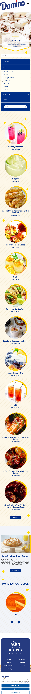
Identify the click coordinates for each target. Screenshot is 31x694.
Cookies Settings (15, 692)
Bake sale (7, 75)
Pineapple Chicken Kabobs (15, 245)
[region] (15, 683)
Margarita (15, 179)
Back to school (8, 72)
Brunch (6, 89)
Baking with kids (9, 78)
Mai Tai (15, 277)
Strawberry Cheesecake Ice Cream (15, 341)
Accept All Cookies (15, 685)
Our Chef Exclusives (8, 665)
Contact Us (22, 665)
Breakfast (7, 86)
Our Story (9, 659)
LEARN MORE (15, 570)
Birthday (6, 83)
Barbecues (7, 80)
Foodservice (22, 662)
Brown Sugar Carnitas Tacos (15, 309)
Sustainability (9, 669)
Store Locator (22, 659)
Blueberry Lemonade (15, 147)
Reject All (15, 689)
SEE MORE (15, 517)
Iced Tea (15, 405)
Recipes (9, 662)
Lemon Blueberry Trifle (15, 373)
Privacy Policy (24, 682)
